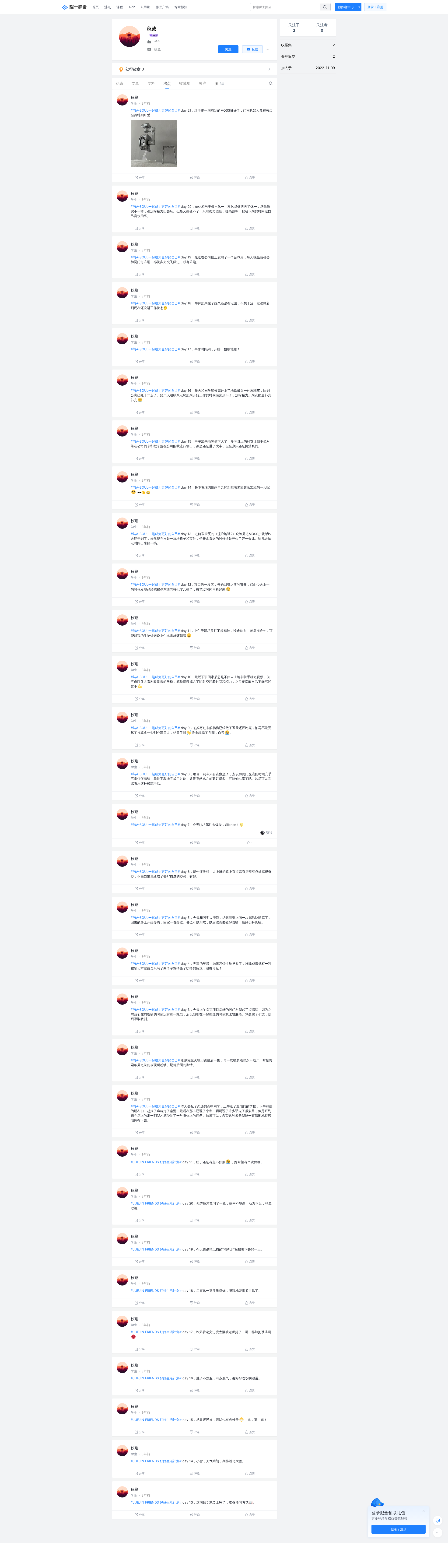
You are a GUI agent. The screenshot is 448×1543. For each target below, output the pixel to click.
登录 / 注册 (399, 1529)
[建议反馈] (437, 1520)
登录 (375, 7)
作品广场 (162, 7)
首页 (95, 7)
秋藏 (134, 97)
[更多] (437, 1532)
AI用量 (145, 7)
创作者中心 (346, 7)
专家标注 (180, 7)
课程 (119, 7)
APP (132, 7)
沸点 (107, 7)
